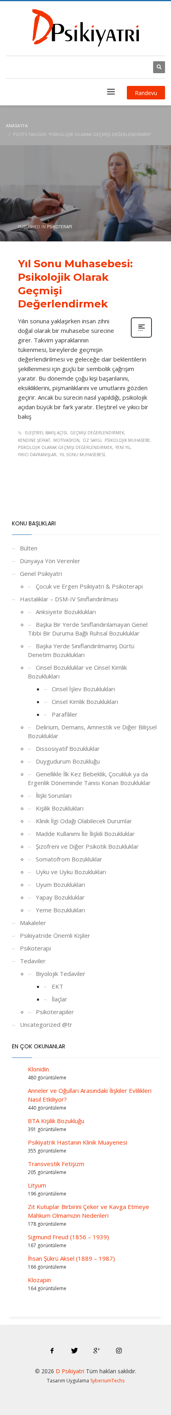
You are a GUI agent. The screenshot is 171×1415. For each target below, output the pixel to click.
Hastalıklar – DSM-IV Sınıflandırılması (69, 599)
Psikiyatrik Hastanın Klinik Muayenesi (77, 1142)
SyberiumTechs (107, 1380)
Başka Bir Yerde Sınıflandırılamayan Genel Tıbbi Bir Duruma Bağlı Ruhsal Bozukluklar (88, 628)
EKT (57, 986)
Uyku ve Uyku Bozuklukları (71, 872)
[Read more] (141, 336)
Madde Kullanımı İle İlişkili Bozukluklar (85, 834)
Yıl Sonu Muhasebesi (82, 454)
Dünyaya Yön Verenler (50, 561)
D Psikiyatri (70, 1371)
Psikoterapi (59, 226)
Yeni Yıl (122, 447)
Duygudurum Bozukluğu (68, 761)
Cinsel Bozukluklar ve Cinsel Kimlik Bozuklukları (77, 671)
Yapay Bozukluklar (60, 897)
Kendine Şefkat (34, 440)
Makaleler (33, 923)
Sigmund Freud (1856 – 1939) (68, 1237)
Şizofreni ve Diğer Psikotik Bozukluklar (87, 846)
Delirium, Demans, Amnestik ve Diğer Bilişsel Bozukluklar (92, 731)
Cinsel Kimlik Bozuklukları (85, 702)
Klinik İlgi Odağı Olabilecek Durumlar (84, 821)
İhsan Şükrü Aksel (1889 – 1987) (71, 1258)
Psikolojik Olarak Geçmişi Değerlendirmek (65, 447)
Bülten (28, 548)
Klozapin (39, 1280)
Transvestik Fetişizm (56, 1164)
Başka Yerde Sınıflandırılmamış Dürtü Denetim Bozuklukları (81, 650)
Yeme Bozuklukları (60, 910)
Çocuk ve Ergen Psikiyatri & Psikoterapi (89, 586)
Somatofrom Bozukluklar (69, 859)
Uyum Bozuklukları (60, 884)
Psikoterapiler (55, 1012)
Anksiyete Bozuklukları (66, 612)
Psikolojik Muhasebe (127, 440)
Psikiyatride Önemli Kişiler (55, 935)
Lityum (37, 1185)
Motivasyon (66, 440)
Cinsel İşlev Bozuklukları (83, 689)
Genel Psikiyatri (41, 573)
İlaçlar (59, 999)
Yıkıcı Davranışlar (37, 454)
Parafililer (65, 714)
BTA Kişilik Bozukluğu (56, 1121)
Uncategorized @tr (46, 1024)
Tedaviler (33, 961)
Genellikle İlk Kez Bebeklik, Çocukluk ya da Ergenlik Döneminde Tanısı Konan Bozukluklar (89, 778)
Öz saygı (92, 440)
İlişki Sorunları (54, 795)
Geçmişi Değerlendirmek (97, 432)
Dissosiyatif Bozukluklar (68, 748)
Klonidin (38, 1069)
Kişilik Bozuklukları (60, 808)
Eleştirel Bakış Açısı (46, 432)
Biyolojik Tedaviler (61, 974)
